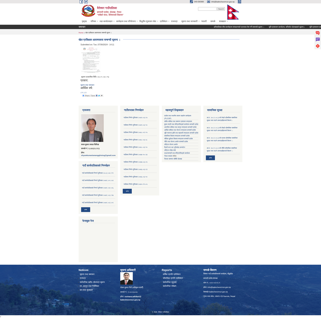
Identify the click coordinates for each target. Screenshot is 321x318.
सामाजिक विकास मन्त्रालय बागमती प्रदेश (177, 136)
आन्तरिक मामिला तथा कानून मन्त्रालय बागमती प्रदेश (180, 127)
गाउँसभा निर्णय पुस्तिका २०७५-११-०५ (135, 184)
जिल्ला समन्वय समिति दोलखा (173, 159)
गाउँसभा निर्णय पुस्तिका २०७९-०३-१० (135, 125)
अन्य (85, 210)
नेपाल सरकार (168, 156)
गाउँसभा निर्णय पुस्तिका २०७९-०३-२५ (135, 118)
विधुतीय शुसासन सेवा (147, 21)
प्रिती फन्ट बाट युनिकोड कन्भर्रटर (174, 147)
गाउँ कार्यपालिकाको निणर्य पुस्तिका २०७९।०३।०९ (97, 203)
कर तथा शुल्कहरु (86, 290)
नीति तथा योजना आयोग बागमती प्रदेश (176, 141)
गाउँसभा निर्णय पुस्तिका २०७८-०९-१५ (135, 132)
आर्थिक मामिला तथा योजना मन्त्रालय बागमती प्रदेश (180, 130)
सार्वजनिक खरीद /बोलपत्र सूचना (92, 282)
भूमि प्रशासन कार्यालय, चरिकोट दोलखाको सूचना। (277, 27)
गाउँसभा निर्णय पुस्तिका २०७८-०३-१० (135, 147)
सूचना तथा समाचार (87, 85)
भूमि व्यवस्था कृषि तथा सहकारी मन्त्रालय (176, 133)
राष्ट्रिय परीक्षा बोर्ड (170, 150)
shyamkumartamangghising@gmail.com (98, 155)
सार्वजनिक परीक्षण (169, 286)
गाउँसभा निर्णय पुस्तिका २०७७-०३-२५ (135, 162)
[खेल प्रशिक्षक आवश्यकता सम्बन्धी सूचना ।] (91, 60)
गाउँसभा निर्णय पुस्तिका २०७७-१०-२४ (135, 155)
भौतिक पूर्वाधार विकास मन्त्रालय (174, 139)
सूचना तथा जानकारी (189, 21)
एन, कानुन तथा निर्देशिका (89, 286)
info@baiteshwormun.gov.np (219, 287)
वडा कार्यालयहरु (106, 21)
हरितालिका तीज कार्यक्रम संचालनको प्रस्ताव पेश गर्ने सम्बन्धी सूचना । (230, 27)
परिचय (93, 21)
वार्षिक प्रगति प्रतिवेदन (172, 274)
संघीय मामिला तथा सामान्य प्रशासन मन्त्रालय (178, 121)
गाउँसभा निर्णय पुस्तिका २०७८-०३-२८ (135, 140)
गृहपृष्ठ (84, 21)
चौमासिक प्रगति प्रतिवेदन (173, 278)
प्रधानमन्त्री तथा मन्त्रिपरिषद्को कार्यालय (177, 153)
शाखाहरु (222, 21)
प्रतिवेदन (163, 21)
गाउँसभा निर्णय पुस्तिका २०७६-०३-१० (135, 177)
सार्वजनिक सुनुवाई (169, 282)
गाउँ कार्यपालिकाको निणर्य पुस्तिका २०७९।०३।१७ (97, 195)
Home (81, 33)
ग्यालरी (204, 21)
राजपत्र (174, 21)
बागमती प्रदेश (194, 133)
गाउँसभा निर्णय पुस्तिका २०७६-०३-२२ (135, 169)
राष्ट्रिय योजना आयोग (171, 144)
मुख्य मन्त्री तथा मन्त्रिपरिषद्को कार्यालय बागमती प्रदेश (181, 124)
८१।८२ (83, 92)
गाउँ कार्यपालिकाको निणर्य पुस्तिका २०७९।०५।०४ (97, 180)
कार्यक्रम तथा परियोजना (126, 21)
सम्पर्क (212, 21)
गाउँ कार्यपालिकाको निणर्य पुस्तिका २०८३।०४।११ (97, 173)
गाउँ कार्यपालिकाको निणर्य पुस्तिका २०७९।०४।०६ (97, 188)
